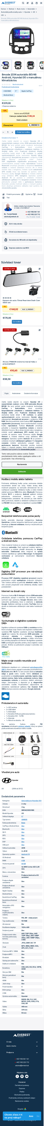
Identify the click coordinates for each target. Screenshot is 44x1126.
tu (24, 459)
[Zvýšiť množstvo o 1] (12, 132)
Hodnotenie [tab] (16, 393)
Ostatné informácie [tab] (31, 393)
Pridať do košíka (23, 132)
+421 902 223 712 (33, 214)
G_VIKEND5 (27, 309)
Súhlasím (22, 472)
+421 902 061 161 (33, 212)
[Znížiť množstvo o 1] (3, 132)
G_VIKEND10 (34, 125)
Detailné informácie (9, 138)
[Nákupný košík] (36, 3)
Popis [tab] (7, 393)
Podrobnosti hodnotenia (10, 87)
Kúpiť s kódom (22, 120)
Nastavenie (22, 464)
